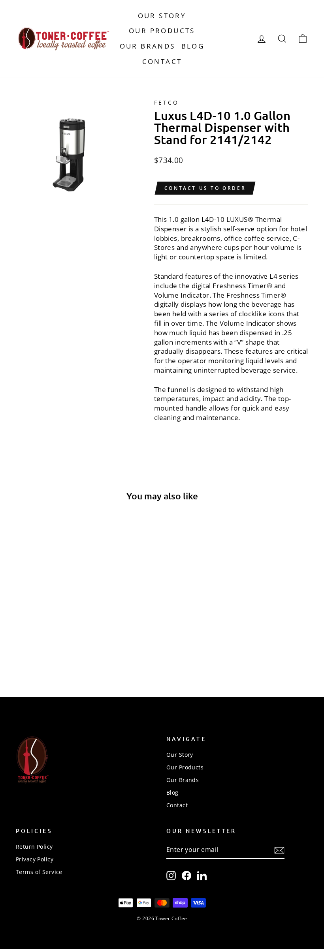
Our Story (162, 15)
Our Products (162, 30)
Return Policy (34, 846)
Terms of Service (39, 872)
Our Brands (147, 46)
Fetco (166, 102)
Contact (162, 61)
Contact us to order (205, 188)
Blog (193, 46)
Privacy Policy (34, 859)
